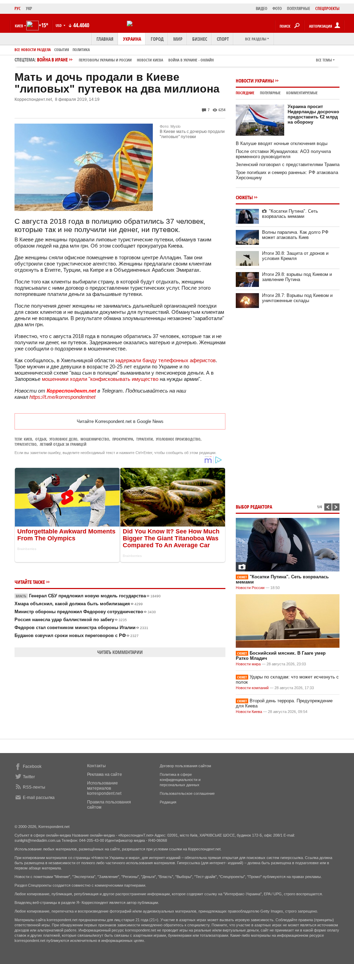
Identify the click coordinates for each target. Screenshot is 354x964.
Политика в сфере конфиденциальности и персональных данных (180, 779)
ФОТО (277, 8)
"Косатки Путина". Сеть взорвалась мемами (290, 214)
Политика (81, 49)
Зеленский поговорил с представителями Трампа (287, 164)
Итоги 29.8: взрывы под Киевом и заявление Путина (297, 277)
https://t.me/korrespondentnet (62, 397)
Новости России (250, 588)
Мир (178, 39)
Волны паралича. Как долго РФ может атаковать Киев (295, 235)
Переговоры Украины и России (105, 59)
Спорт (223, 39)
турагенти (144, 439)
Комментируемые (302, 92)
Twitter (29, 776)
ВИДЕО (261, 8)
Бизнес (199, 39)
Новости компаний (252, 688)
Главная (104, 39)
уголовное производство (178, 439)
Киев (28, 439)
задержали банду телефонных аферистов (165, 360)
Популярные (270, 92)
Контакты (96, 765)
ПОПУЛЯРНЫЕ (298, 8)
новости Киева (150, 59)
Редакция (168, 802)
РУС (18, 8)
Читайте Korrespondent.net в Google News (120, 421)
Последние (245, 92)
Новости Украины (255, 80)
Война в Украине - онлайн (191, 59)
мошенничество (95, 439)
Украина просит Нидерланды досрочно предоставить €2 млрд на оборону (313, 114)
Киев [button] (19, 25)
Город (157, 39)
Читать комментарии (120, 652)
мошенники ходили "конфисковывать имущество (100, 379)
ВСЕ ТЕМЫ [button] (324, 59)
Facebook (32, 766)
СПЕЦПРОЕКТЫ (327, 8)
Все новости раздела (33, 49)
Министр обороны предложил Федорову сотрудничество (85, 611)
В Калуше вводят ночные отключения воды (281, 143)
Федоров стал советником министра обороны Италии (81, 627)
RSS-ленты (34, 787)
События (61, 49)
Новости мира (248, 664)
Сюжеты (244, 197)
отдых (40, 439)
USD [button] (59, 25)
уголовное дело (63, 439)
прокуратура (122, 439)
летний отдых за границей (63, 444)
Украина (132, 39)
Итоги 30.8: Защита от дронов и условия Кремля (295, 256)
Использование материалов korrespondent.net (104, 788)
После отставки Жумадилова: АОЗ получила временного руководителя (283, 154)
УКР (29, 8)
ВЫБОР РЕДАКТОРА (254, 506)
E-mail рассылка (39, 797)
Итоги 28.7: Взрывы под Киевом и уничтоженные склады (297, 298)
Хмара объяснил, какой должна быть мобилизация (79, 603)
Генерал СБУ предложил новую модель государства (88, 595)
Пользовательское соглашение (187, 793)
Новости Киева (249, 712)
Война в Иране (125, 59)
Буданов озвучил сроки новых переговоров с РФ (77, 635)
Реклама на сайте (104, 774)
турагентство (26, 444)
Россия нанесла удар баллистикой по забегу (71, 619)
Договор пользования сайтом (185, 766)
